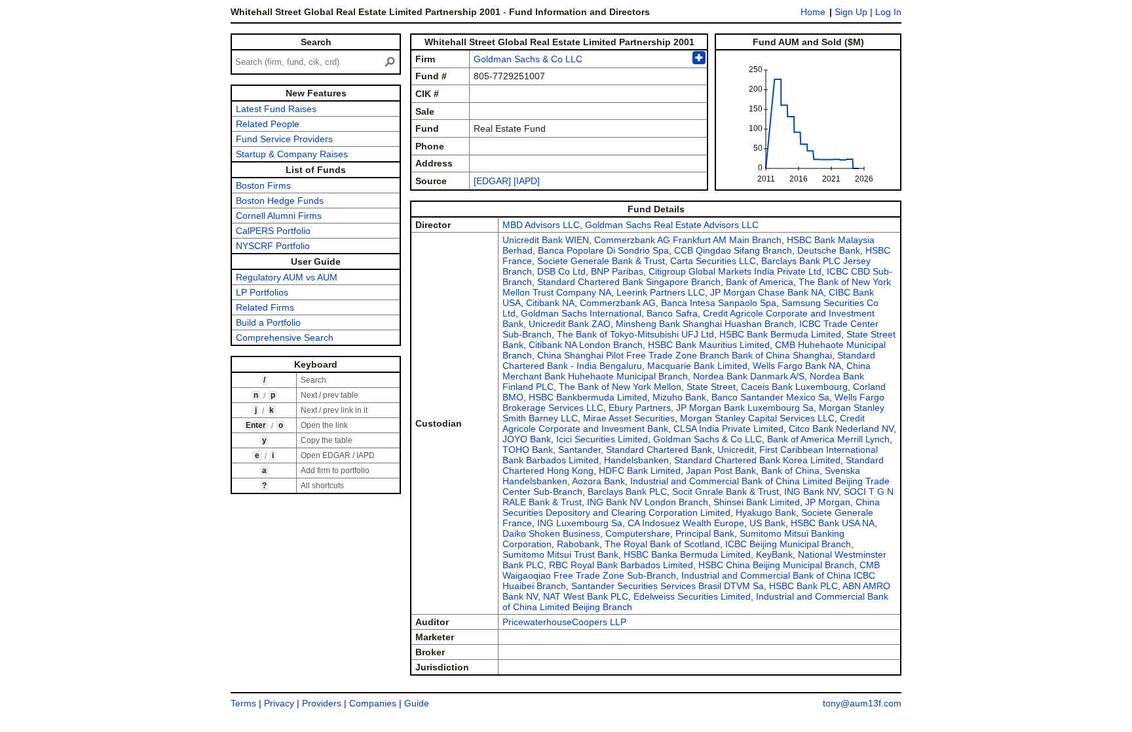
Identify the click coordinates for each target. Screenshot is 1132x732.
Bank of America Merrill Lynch (828, 439)
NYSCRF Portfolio (273, 246)
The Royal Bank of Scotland (662, 544)
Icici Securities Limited (602, 439)
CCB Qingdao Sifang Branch (733, 250)
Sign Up (851, 12)
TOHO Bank (527, 449)
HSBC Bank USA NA (833, 523)
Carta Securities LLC (713, 261)
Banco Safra (672, 313)
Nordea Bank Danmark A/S (748, 376)
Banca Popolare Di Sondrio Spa (603, 250)
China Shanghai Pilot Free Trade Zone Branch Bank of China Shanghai (684, 355)
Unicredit (735, 449)
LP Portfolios (262, 292)
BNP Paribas (617, 271)
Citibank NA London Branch (586, 344)
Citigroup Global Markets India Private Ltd (735, 271)
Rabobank (578, 544)
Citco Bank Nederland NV (841, 428)
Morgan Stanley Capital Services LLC (757, 418)
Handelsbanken (636, 460)
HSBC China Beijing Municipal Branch (776, 565)
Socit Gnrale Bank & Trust (725, 491)
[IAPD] (527, 181)
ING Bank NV (811, 491)
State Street (711, 386)
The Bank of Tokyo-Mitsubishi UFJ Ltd (635, 334)
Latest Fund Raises (276, 109)
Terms (243, 703)
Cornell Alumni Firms (279, 215)
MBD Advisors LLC (541, 225)
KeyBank (774, 554)
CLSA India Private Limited (728, 428)
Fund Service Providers (284, 139)
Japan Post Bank (721, 470)
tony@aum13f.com (862, 703)
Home (813, 12)
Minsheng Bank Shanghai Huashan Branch (705, 323)
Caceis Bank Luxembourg (794, 386)
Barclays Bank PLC (627, 491)
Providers (321, 703)
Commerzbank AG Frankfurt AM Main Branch (688, 240)
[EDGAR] (492, 181)
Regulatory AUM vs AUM (286, 277)
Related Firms (265, 307)
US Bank (767, 523)
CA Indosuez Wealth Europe (686, 523)
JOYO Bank (526, 439)
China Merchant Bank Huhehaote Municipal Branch (686, 370)
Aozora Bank (598, 481)
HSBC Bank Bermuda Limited (780, 334)
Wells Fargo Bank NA (797, 365)
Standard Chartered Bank (659, 449)
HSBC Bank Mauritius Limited (709, 344)
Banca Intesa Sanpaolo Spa (718, 303)
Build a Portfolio (268, 322)
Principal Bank (704, 533)
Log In (888, 12)
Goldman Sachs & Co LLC (528, 59)
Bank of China (790, 470)
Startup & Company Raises (292, 154)
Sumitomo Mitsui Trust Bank (560, 554)
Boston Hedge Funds (280, 200)
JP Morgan (827, 502)
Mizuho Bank (679, 397)
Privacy (279, 703)
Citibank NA (550, 303)
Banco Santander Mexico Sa (770, 397)
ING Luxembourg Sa (579, 523)
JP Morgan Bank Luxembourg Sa (745, 407)
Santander (579, 449)
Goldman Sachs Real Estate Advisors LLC (672, 225)
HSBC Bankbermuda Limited (588, 397)
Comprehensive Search (284, 337)
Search (316, 42)
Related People (267, 124)
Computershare (637, 533)
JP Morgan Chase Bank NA (766, 292)
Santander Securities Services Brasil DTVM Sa (667, 586)
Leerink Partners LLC (660, 292)
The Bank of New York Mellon (620, 386)
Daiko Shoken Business (551, 533)
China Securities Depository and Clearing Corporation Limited (691, 507)
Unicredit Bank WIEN (545, 240)
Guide (416, 703)
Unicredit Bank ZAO (570, 323)
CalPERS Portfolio (273, 230)
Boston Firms (263, 185)
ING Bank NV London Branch (647, 502)
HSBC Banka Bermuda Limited (687, 554)
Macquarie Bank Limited (697, 365)
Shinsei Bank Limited (756, 502)
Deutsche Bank (828, 250)
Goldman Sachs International (581, 313)
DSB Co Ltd (561, 271)
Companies (372, 703)
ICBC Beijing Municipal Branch (788, 544)
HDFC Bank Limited (640, 470)
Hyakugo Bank (766, 512)
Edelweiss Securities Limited (692, 596)
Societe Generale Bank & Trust (601, 261)
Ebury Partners (640, 407)
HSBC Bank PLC (803, 586)
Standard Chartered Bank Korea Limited (757, 460)
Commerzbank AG (618, 303)
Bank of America (759, 282)
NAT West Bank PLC (585, 596)
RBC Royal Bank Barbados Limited (621, 565)
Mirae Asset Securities (629, 418)
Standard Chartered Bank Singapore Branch (629, 282)
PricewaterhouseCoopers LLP (564, 622)
